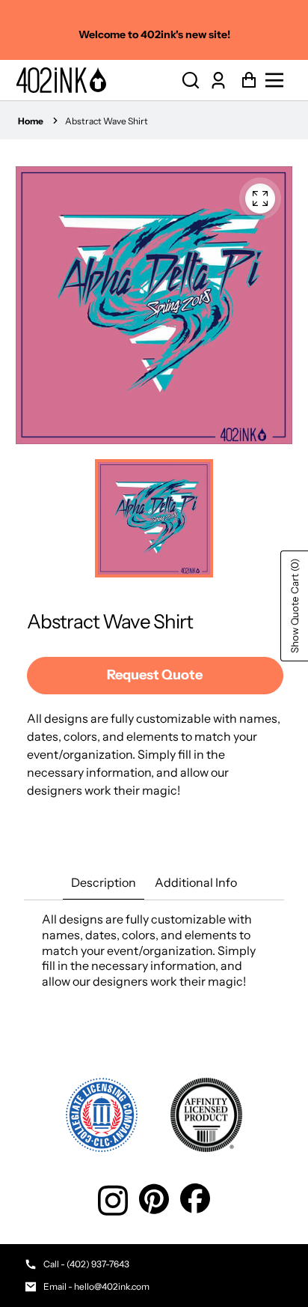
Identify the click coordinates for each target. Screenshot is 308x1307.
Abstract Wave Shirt (106, 121)
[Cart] (245, 80)
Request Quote (155, 675)
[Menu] (278, 80)
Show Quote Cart (295, 606)
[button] (191, 80)
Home (30, 121)
